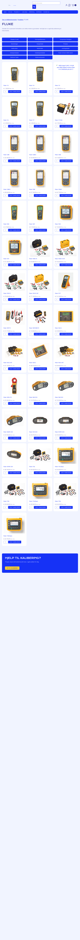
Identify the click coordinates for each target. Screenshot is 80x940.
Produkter (20, 19)
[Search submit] (34, 7)
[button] (17, 12)
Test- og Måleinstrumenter (9, 19)
